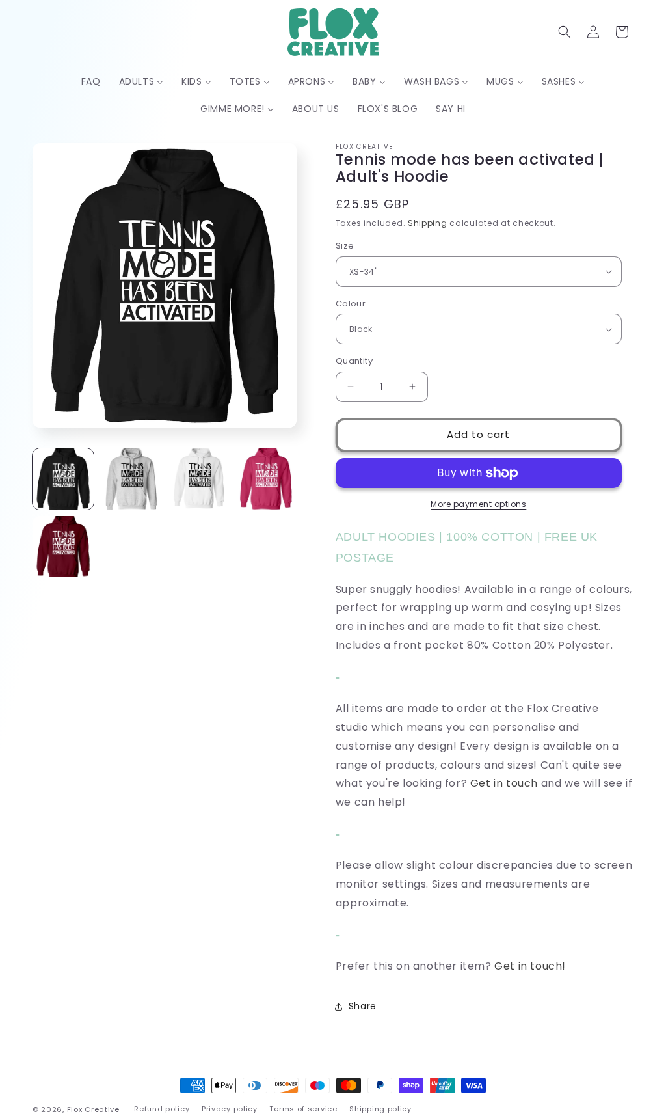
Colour (351, 303)
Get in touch (504, 783)
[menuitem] (91, 81)
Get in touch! (530, 966)
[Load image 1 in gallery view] (63, 479)
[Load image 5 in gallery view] (63, 546)
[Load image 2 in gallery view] (130, 479)
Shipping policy (380, 1109)
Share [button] (363, 1006)
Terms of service (303, 1109)
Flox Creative (93, 1109)
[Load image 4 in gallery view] (266, 479)
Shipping (427, 222)
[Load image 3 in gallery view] (198, 479)
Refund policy (161, 1109)
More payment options (478, 504)
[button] (564, 32)
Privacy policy (230, 1109)
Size (345, 245)
